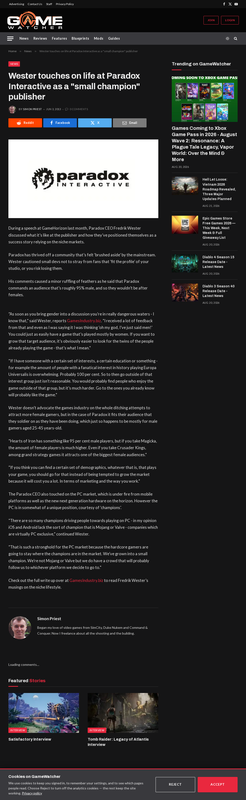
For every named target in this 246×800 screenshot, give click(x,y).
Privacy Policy (65, 4)
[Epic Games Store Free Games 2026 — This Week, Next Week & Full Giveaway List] (185, 225)
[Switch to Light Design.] (227, 38)
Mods (99, 38)
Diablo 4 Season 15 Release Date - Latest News (218, 262)
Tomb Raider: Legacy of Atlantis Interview (118, 742)
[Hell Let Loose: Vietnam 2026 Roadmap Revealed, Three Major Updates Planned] (185, 186)
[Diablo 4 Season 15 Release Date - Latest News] (185, 263)
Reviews (40, 38)
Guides (114, 38)
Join (211, 20)
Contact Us (35, 4)
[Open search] (236, 38)
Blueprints (80, 38)
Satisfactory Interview (29, 739)
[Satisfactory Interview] (43, 713)
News (24, 38)
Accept (217, 784)
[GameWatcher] (34, 20)
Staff (49, 4)
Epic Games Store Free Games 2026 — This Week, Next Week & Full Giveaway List (219, 228)
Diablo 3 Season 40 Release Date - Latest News (218, 291)
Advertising (16, 4)
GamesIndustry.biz (84, 320)
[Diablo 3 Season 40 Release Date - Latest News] (185, 292)
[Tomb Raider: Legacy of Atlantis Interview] (123, 713)
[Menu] (10, 38)
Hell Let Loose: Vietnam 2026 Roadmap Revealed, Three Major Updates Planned (219, 189)
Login (230, 20)
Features (59, 38)
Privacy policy (32, 793)
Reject (175, 784)
